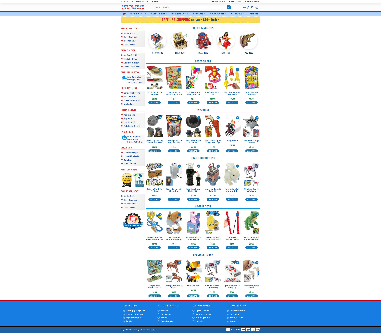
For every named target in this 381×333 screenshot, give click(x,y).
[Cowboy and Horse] (232, 126)
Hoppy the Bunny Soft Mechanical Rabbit (232, 190)
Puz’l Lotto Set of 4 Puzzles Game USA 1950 (174, 93)
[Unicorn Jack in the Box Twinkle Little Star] (193, 222)
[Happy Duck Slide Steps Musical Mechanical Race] (154, 222)
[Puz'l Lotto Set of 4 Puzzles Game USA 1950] (173, 77)
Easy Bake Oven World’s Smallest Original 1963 (212, 238)
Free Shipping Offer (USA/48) (135, 311)
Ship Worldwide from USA (134, 318)
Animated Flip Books (131, 156)
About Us (129, 321)
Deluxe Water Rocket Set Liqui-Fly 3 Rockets (232, 93)
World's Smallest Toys (132, 93)
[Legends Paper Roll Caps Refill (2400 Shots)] (173, 126)
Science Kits (157, 52)
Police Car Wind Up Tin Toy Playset (154, 190)
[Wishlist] (252, 7)
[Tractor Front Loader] (193, 271)
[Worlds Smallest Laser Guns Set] (251, 271)
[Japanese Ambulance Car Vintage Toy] (232, 271)
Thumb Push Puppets (131, 152)
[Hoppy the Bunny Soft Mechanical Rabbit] (232, 174)
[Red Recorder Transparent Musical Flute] (232, 222)
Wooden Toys (129, 104)
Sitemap (233, 321)
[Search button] (229, 7)
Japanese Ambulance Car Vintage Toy (232, 286)
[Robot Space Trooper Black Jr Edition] (193, 174)
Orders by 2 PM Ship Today (134, 314)
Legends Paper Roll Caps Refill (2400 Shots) (174, 141)
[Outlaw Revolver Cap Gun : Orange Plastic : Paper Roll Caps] (212, 126)
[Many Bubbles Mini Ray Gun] (212, 77)
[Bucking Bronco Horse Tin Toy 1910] (173, 271)
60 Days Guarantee (219, 1)
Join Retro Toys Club (253, 1)
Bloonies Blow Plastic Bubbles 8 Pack (251, 93)
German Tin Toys (130, 163)
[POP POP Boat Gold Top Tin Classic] (154, 77)
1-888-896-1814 (128, 1)
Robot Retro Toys (130, 37)
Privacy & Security (167, 321)
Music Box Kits (129, 160)
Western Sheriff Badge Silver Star (251, 141)
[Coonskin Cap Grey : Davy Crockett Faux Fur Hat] (154, 126)
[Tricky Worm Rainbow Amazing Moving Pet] (193, 77)
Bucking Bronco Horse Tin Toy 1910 (173, 286)
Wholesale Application (203, 318)
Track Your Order (236, 1)
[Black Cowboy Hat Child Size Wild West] (193, 126)
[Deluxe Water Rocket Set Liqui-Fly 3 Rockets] (232, 77)
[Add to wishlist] (160, 69)
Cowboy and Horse (232, 140)
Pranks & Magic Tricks (132, 100)
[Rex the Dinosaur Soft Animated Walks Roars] (251, 222)
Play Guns (249, 52)
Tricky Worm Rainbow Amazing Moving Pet (193, 93)
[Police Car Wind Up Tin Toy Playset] (154, 174)
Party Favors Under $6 (132, 126)
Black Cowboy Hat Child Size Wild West (193, 141)
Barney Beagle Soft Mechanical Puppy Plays (174, 238)
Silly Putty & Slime (131, 59)
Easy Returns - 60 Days (203, 314)
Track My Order (166, 314)
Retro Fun (226, 52)
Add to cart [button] (154, 102)
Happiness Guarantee (203, 311)
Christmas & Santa (236, 318)
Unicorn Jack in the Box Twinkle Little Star (193, 238)
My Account (164, 311)
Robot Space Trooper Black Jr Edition (193, 190)
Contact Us (156, 1)
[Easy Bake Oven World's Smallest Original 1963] (212, 222)
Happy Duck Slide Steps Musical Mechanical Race (154, 238)
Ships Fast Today (143, 1)
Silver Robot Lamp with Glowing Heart (173, 190)
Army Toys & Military (131, 62)
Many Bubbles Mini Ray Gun (212, 93)
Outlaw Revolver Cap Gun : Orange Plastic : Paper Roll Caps (213, 142)
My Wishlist (164, 318)
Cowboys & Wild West (132, 66)
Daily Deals (128, 118)
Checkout (253, 13)
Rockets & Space (130, 40)
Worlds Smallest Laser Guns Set (251, 286)
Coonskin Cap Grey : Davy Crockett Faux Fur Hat (154, 141)
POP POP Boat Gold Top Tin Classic (154, 93)
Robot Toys (203, 52)
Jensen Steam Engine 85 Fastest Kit (213, 190)
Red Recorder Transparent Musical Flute (232, 239)
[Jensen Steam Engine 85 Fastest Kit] (212, 174)
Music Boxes (180, 52)
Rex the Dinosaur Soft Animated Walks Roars (251, 238)
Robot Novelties (130, 96)
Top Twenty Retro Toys (237, 311)
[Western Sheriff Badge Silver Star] (251, 126)
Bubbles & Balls (129, 33)
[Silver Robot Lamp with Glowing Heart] (173, 174)
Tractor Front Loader (193, 285)
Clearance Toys (129, 115)
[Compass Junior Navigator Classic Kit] (154, 271)
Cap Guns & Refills (130, 55)
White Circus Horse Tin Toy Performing (251, 190)
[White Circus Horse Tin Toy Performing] (251, 174)
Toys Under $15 (129, 122)
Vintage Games (129, 44)
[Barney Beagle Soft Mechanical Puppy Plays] (173, 222)
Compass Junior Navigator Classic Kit (154, 286)
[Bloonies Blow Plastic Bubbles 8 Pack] (251, 77)
